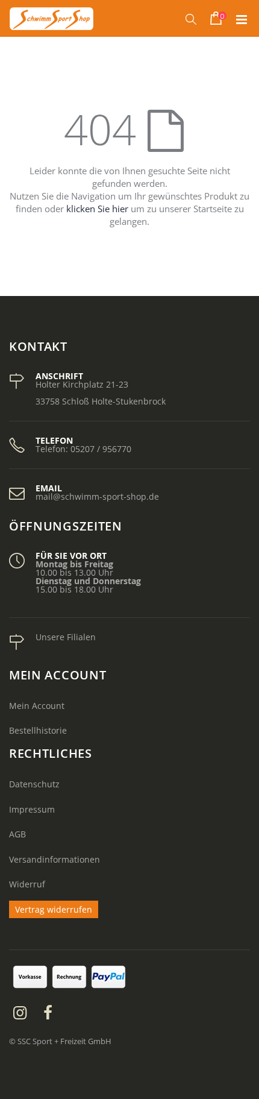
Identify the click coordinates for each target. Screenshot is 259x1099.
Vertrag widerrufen (53, 909)
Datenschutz (34, 784)
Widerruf (27, 884)
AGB (17, 834)
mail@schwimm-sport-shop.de (97, 496)
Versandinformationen (54, 859)
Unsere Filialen (66, 637)
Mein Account (36, 705)
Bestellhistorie (38, 730)
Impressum (32, 809)
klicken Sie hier (97, 209)
